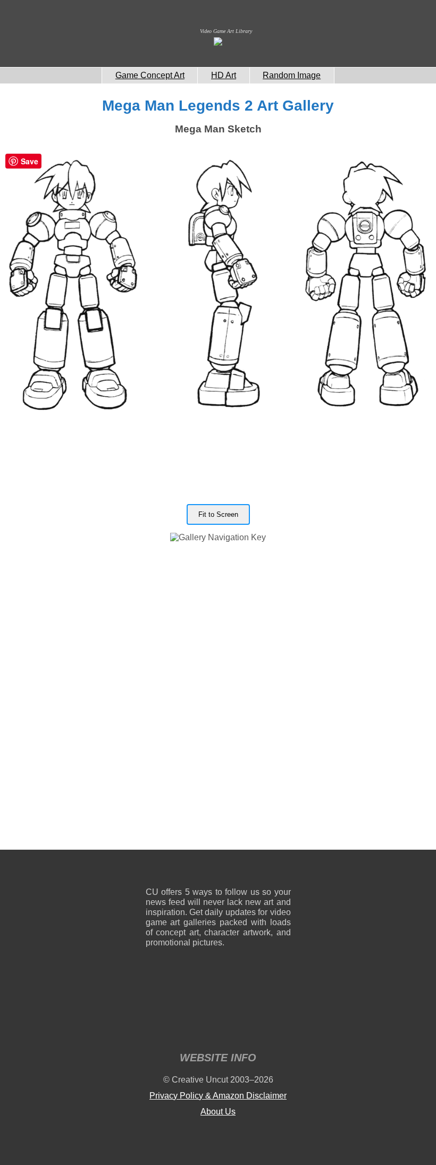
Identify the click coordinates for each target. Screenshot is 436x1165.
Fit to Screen (218, 514)
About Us (218, 1111)
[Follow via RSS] (153, 870)
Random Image (292, 75)
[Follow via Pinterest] (283, 870)
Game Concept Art (150, 75)
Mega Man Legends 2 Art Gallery (218, 105)
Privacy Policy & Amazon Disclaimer (218, 1095)
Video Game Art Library (226, 31)
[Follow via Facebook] (218, 870)
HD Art (223, 75)
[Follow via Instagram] (186, 870)
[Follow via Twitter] (250, 870)
